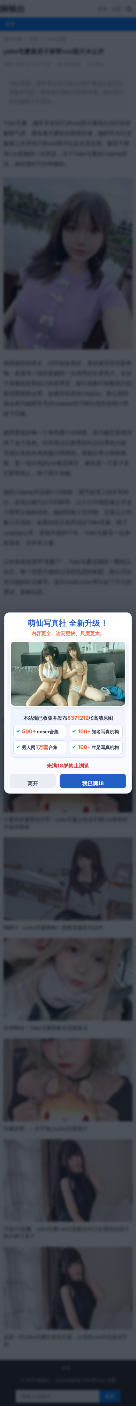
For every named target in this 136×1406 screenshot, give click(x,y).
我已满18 (93, 783)
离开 (33, 783)
